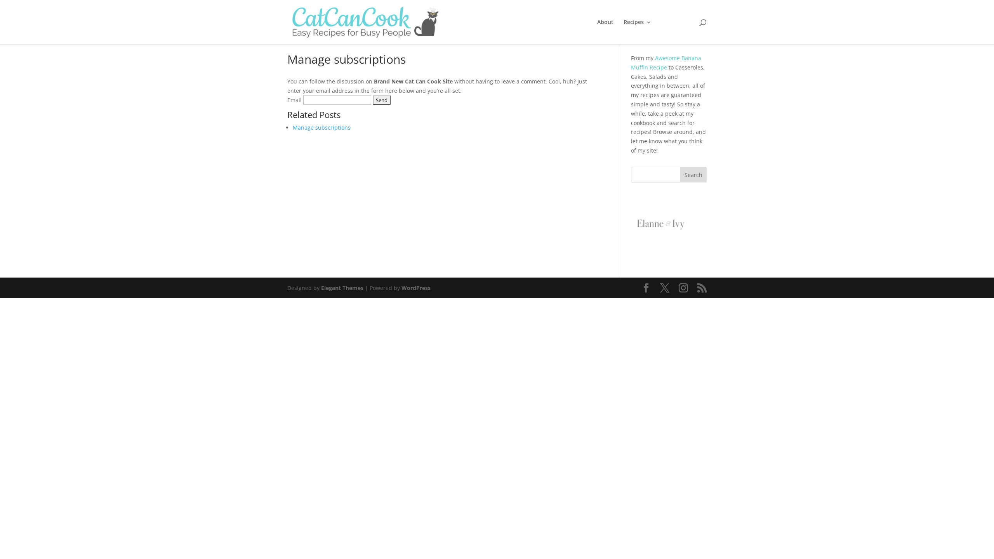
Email (294, 100)
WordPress (416, 288)
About (605, 22)
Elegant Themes (342, 288)
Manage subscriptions (322, 127)
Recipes (634, 22)
